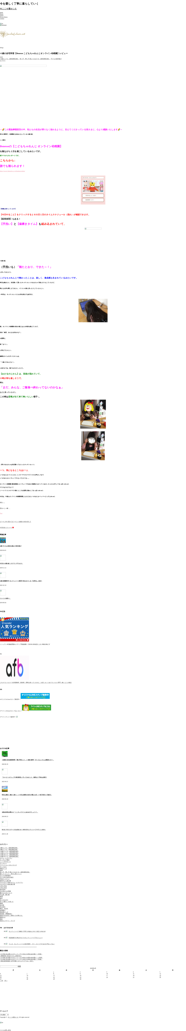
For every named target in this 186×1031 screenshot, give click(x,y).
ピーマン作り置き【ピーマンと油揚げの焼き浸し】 (15, 521)
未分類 (2, 905)
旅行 (1, 898)
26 (160, 977)
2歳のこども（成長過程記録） (9, 849)
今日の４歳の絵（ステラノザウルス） (11, 563)
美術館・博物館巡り (6, 914)
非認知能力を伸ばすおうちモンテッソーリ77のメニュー (26, 937)
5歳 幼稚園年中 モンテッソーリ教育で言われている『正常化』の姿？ (21, 581)
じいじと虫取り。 (5, 598)
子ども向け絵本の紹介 (7, 877)
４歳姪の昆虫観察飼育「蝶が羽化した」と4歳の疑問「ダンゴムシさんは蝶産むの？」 (28, 760)
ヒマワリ (2, 60)
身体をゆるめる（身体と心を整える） (11, 915)
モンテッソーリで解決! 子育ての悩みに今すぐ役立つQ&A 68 (27, 931)
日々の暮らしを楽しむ (7, 901)
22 (54, 977)
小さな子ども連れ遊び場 (7, 884)
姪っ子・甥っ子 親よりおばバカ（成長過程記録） (35, 59)
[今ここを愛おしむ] (13, 37)
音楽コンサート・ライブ (7, 920)
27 (0, 979)
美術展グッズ (4, 912)
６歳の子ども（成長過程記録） (9, 856)
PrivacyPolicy (4, 17)
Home (1, 14)
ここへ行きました (5, 861)
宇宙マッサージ (4, 879)
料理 (1, 896)
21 (27, 977)
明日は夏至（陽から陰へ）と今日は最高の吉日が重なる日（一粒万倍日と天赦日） (27, 795)
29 (54, 979)
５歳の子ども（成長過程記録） (9, 854)
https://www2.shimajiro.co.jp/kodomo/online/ (12, 171)
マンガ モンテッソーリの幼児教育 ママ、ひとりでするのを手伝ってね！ (32, 944)
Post (1, 513)
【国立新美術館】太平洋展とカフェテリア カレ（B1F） (17, 961)
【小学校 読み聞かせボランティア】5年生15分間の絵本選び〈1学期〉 (21, 954)
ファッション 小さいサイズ (8, 865)
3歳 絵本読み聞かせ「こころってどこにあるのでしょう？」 (20, 812)
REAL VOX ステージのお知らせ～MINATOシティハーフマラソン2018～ (24, 829)
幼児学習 (2, 889)
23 (80, 977)
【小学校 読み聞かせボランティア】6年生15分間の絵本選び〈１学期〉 (21, 957)
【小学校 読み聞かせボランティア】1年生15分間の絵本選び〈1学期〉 (21, 959)
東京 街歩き (4, 908)
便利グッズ (3, 868)
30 (80, 979)
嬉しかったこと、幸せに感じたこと (11, 874)
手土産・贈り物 (4, 894)
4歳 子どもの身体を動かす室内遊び (10, 546)
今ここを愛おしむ (8, 9)
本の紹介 (2, 907)
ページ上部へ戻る (5, 1030)
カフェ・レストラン (6, 858)
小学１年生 (3, 886)
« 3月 (1, 980)
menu (1, 12)
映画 (1, 903)
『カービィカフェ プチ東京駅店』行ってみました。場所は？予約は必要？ (24, 777)
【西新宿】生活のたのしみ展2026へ (11, 956)
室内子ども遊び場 (5, 881)
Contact (2, 18)
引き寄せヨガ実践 (5, 891)
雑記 (1, 919)
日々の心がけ (4, 900)
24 (107, 977)
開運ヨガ (2, 917)
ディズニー (3, 863)
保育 (1, 870)
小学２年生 (3, 887)
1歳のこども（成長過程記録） (9, 848)
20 (0, 977)
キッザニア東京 (4, 860)
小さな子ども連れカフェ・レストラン (11, 882)
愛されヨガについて (6, 893)
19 (160, 975)
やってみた (3, 867)
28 (27, 979)
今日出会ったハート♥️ (7, 527)
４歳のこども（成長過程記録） (9, 59)
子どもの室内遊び (56, 59)
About (1, 15)
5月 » (5, 980)
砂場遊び (2, 910)
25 (133, 977)
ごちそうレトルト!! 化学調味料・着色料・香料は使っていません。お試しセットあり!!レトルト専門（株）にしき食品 (35, 682)
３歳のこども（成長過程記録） (9, 851)
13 (0, 975)
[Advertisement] (22, 43)
